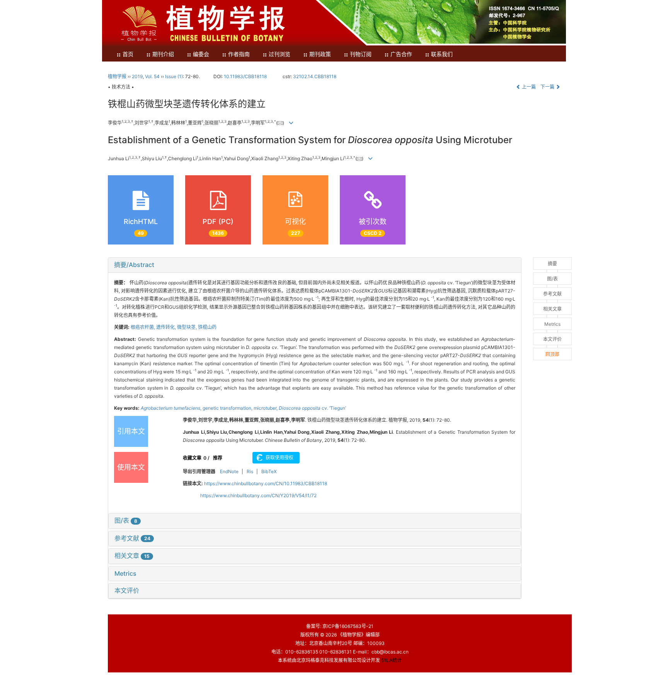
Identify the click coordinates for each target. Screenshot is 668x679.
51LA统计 (391, 660)
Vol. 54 (152, 76)
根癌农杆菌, (143, 327)
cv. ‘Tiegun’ (312, 408)
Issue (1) (174, 76)
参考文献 (132, 538)
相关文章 (132, 555)
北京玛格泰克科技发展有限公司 (329, 660)
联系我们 (442, 54)
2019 (137, 76)
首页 (128, 54)
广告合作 (401, 54)
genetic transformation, (228, 408)
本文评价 (126, 590)
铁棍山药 (207, 327)
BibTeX (269, 471)
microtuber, (266, 408)
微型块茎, (187, 327)
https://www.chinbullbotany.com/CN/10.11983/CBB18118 (265, 483)
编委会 (201, 54)
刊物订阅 (360, 54)
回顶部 (552, 354)
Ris (250, 471)
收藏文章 (192, 458)
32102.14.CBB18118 (314, 76)
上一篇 (528, 87)
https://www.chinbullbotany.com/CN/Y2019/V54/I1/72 (258, 495)
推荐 (217, 458)
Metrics (125, 573)
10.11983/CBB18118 (245, 76)
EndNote (229, 471)
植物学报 (117, 76)
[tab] (314, 265)
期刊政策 (320, 54)
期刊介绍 (163, 54)
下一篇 (548, 87)
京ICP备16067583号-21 (347, 626)
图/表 (125, 520)
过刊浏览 (279, 54)
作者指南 (239, 54)
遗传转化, (166, 327)
